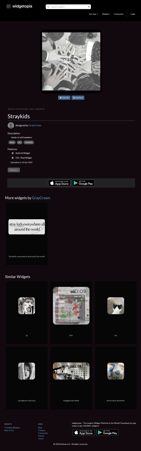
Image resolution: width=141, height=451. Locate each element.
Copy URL (65, 98)
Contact (41, 430)
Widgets (106, 14)
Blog (40, 427)
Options (13, 170)
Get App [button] (92, 14)
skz (19, 142)
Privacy (41, 436)
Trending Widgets (12, 427)
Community (119, 14)
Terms (41, 438)
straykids (28, 142)
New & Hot (9, 430)
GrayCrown (35, 125)
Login (133, 14)
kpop (12, 142)
